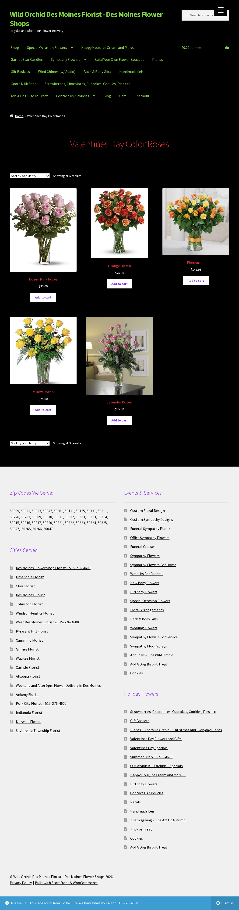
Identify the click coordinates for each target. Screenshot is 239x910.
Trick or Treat (141, 829)
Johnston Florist (29, 604)
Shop (15, 47)
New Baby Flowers (144, 582)
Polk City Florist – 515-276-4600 (41, 703)
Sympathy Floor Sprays (148, 646)
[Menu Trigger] (220, 10)
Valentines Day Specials (149, 747)
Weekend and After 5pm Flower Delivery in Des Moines (58, 685)
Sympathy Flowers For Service (154, 637)
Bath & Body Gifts (97, 71)
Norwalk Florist (28, 721)
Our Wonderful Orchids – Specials (156, 765)
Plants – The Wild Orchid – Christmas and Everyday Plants (176, 729)
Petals (135, 802)
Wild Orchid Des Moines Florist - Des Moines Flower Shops (86, 19)
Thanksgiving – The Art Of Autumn (158, 820)
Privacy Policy (21, 882)
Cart (122, 96)
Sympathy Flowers (65, 59)
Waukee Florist (28, 658)
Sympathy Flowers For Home (153, 564)
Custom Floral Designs (148, 510)
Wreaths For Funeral (146, 573)
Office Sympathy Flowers (149, 537)
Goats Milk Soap (23, 83)
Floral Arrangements (147, 610)
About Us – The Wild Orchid (151, 655)
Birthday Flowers (143, 592)
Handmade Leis (131, 71)
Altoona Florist (28, 676)
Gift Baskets (20, 71)
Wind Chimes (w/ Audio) (56, 71)
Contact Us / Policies (72, 96)
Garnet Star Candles (27, 59)
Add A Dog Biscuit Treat (29, 96)
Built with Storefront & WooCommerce (66, 882)
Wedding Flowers (143, 628)
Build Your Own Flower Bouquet (119, 59)
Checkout (142, 96)
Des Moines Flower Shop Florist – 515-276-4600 (53, 567)
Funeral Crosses (142, 546)
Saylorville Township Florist (38, 730)
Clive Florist (25, 586)
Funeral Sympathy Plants (150, 528)
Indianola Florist (29, 712)
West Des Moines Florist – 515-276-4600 (47, 622)
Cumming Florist (29, 640)
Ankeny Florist (27, 694)
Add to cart (43, 297)
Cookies (136, 673)
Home (19, 116)
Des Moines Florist (30, 595)
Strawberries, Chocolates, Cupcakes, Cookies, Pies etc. (88, 83)
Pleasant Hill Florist (32, 631)
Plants (157, 59)
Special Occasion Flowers (47, 47)
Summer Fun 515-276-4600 (151, 757)
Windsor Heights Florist (35, 613)
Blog (107, 96)
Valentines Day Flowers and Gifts (156, 738)
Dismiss (227, 903)
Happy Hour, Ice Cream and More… (109, 47)
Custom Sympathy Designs (151, 519)
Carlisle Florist (27, 667)
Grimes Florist (27, 649)
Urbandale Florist (30, 577)
